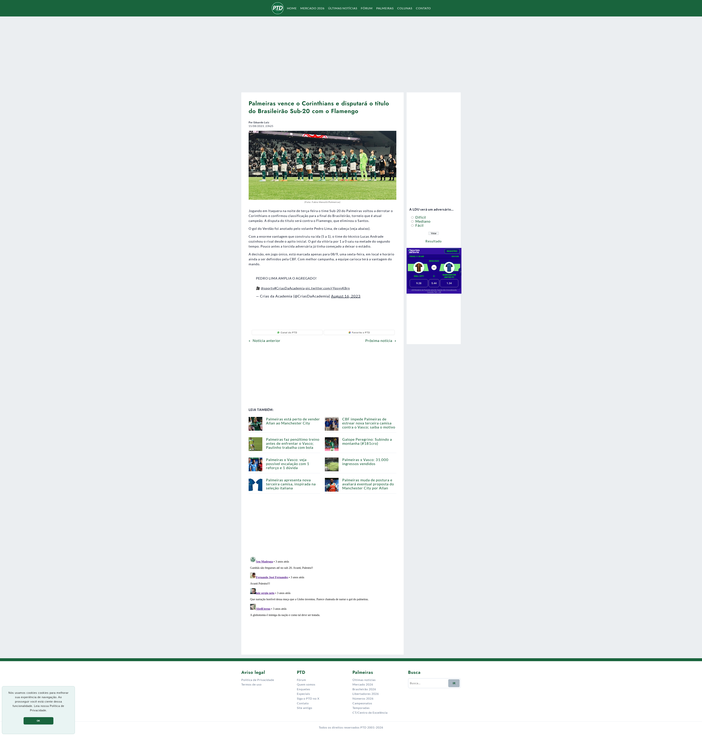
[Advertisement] (351, 52)
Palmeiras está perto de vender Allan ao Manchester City (293, 421)
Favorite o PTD (361, 332)
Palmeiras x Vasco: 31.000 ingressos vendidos (365, 461)
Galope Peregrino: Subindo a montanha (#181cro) (367, 441)
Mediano (422, 221)
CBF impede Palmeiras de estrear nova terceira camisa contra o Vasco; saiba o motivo (368, 423)
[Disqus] (322, 601)
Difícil (420, 217)
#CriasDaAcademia (289, 288)
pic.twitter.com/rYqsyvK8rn (327, 288)
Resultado (433, 241)
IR (454, 683)
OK (38, 721)
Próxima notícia (378, 340)
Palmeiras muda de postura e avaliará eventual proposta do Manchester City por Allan (368, 484)
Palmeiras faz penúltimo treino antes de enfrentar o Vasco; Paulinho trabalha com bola (292, 443)
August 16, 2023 (346, 296)
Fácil (419, 225)
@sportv (267, 288)
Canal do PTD (289, 332)
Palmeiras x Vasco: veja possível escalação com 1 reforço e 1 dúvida (287, 463)
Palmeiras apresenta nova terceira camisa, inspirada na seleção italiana (291, 484)
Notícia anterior (266, 340)
